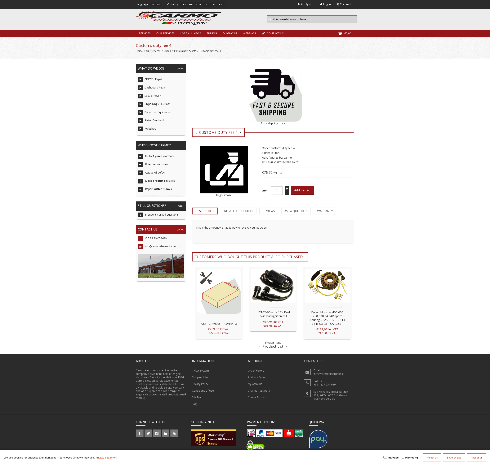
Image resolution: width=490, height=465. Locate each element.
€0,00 (347, 33)
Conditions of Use (203, 390)
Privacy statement (106, 457)
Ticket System (200, 370)
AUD (198, 4)
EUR (191, 4)
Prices (167, 51)
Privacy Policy (200, 384)
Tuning (212, 33)
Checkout (345, 4)
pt (158, 4)
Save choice (454, 457)
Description (205, 211)
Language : (142, 4)
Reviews (269, 211)
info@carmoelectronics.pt (329, 374)
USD (214, 4)
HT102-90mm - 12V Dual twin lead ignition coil (273, 314)
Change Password (259, 390)
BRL (221, 4)
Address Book (256, 377)
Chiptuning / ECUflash (158, 104)
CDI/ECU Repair (154, 79)
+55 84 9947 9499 (156, 238)
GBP (183, 4)
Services (145, 33)
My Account (255, 384)
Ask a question (296, 211)
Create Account (257, 397)
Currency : (173, 4)
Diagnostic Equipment (158, 112)
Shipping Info (200, 377)
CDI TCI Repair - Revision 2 (219, 323)
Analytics (392, 457)
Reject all (432, 457)
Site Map (197, 397)
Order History (256, 370)
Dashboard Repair (156, 87)
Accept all (476, 457)
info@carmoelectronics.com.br (163, 246)
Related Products (238, 211)
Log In (327, 4)
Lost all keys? (190, 33)
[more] (180, 68)
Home (139, 51)
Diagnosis (230, 33)
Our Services (165, 33)
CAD (206, 4)
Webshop (249, 33)
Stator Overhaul (154, 120)
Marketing (411, 457)
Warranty (325, 211)
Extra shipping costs (185, 51)
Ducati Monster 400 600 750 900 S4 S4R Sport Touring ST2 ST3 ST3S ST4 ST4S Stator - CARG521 (327, 317)
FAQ (194, 404)
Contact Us (275, 33)
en (152, 4)
